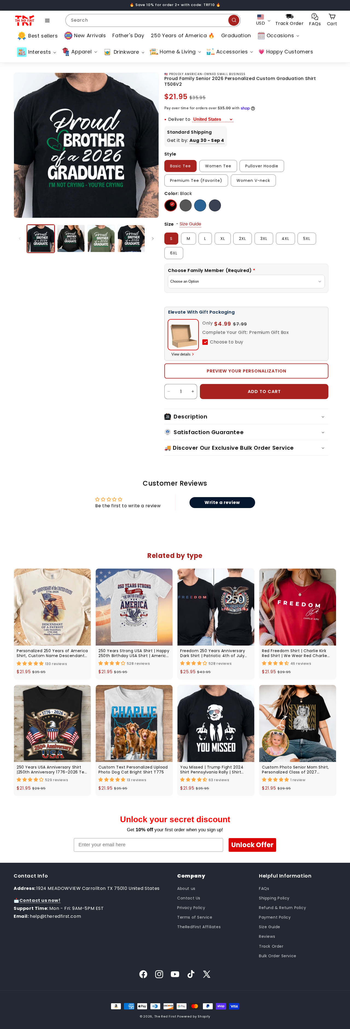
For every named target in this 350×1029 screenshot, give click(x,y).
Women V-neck (253, 180)
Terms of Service (194, 917)
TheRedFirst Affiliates (199, 927)
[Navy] (215, 205)
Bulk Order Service (277, 955)
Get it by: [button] (195, 140)
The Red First (165, 1016)
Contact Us (188, 898)
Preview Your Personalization (246, 371)
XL (222, 238)
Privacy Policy (191, 907)
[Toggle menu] (47, 20)
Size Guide (269, 927)
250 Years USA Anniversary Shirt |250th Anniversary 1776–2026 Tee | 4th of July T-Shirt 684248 (52, 770)
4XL (285, 238)
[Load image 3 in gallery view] (101, 238)
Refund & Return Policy (282, 907)
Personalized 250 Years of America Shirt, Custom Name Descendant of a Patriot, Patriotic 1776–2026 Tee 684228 (52, 653)
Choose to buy (226, 342)
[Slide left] (20, 239)
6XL (173, 253)
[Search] (233, 20)
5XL (306, 238)
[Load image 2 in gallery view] (70, 238)
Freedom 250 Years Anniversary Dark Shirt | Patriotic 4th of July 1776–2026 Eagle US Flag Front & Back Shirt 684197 (213, 653)
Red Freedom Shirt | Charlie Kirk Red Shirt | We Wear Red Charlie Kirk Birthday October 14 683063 (295, 653)
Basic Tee (180, 166)
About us (186, 888)
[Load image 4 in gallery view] (131, 238)
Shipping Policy (274, 898)
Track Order (271, 946)
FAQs (264, 888)
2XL (242, 238)
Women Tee (218, 166)
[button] (277, 35)
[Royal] (200, 205)
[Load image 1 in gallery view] (40, 238)
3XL (263, 238)
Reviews (267, 936)
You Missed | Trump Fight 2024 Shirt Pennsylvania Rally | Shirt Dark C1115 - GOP (211, 770)
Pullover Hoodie (261, 166)
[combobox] (153, 20)
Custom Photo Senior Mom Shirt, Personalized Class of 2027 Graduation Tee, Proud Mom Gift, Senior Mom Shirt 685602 (296, 770)
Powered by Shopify (193, 1016)
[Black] (170, 205)
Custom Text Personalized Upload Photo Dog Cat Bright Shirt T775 (133, 770)
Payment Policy (275, 917)
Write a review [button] (222, 502)
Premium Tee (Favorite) (196, 180)
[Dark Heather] (186, 205)
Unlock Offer (252, 844)
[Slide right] (153, 239)
